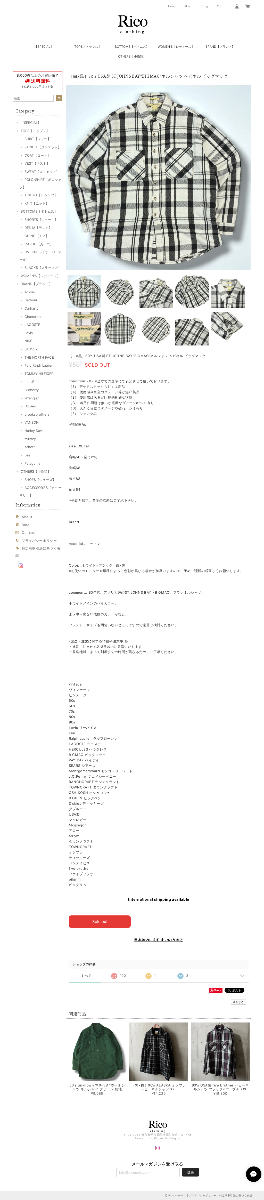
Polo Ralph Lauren (38, 365)
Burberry (31, 390)
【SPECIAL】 (43, 47)
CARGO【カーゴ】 (38, 244)
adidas (29, 292)
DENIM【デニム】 (38, 227)
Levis (28, 333)
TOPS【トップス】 (87, 47)
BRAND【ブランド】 (220, 47)
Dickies (30, 406)
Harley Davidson (37, 431)
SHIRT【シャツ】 (37, 139)
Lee (27, 455)
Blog (205, 6)
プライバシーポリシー (39, 540)
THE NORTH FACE (39, 357)
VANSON (31, 422)
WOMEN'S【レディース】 (176, 47)
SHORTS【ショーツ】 (41, 220)
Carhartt (31, 308)
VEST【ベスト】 (37, 163)
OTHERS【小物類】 (132, 56)
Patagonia (32, 463)
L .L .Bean (32, 382)
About (188, 6)
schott (29, 447)
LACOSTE (32, 325)
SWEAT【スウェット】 (41, 172)
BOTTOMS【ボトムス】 (132, 47)
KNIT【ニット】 (36, 203)
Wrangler (31, 398)
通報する (238, 1002)
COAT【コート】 (37, 155)
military (30, 439)
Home (171, 6)
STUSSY (31, 349)
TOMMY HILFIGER (38, 374)
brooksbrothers (37, 414)
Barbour (30, 300)
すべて (86, 975)
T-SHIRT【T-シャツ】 (40, 195)
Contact (223, 6)
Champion (32, 317)
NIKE (28, 341)
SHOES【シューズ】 (40, 480)
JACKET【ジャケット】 (42, 147)
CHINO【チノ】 (36, 236)
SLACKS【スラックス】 (42, 267)
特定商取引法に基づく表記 (235, 1195)
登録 (190, 1172)
